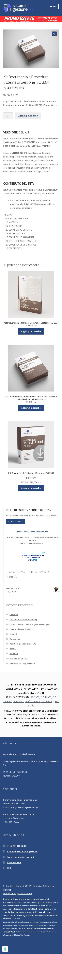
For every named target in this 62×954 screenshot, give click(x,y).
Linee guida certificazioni (21, 629)
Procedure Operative (19, 658)
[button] (54, 33)
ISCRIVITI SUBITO (15, 521)
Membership (15, 639)
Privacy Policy (10, 893)
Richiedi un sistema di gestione (22, 851)
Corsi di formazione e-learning (23, 619)
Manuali (13, 634)
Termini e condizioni (17, 845)
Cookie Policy (25, 893)
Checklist (14, 614)
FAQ (9, 868)
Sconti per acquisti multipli (20, 856)
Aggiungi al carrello (28, 115)
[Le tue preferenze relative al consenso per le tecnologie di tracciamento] (5, 949)
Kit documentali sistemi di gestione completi (30, 624)
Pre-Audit (14, 653)
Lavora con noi (14, 862)
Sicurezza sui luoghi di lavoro (23, 663)
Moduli (13, 648)
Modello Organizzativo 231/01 (23, 643)
